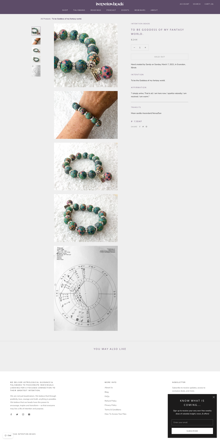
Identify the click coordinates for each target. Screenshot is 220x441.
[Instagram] (23, 414)
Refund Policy (110, 401)
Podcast (111, 10)
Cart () (209, 4)
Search (197, 4)
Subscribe (192, 431)
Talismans (79, 10)
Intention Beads (140, 23)
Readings (96, 10)
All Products (46, 19)
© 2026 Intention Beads (23, 434)
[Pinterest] (146, 126)
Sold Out (159, 57)
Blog (107, 392)
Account (184, 4)
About (154, 10)
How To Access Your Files (115, 414)
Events (125, 10)
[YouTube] (29, 414)
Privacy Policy (110, 405)
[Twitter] (143, 126)
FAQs (107, 396)
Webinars (140, 10)
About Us (109, 387)
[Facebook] (140, 126)
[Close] (214, 397)
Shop (65, 10)
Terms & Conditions (113, 409)
